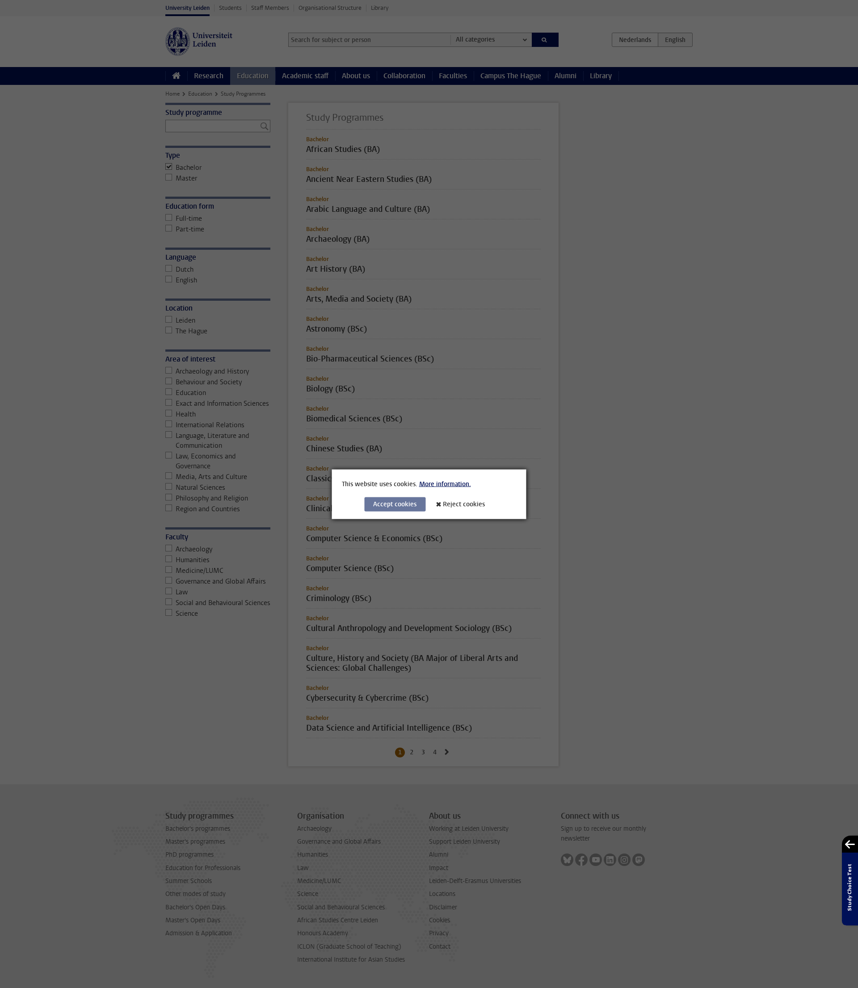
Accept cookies (394, 504)
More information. (445, 483)
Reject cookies (464, 504)
